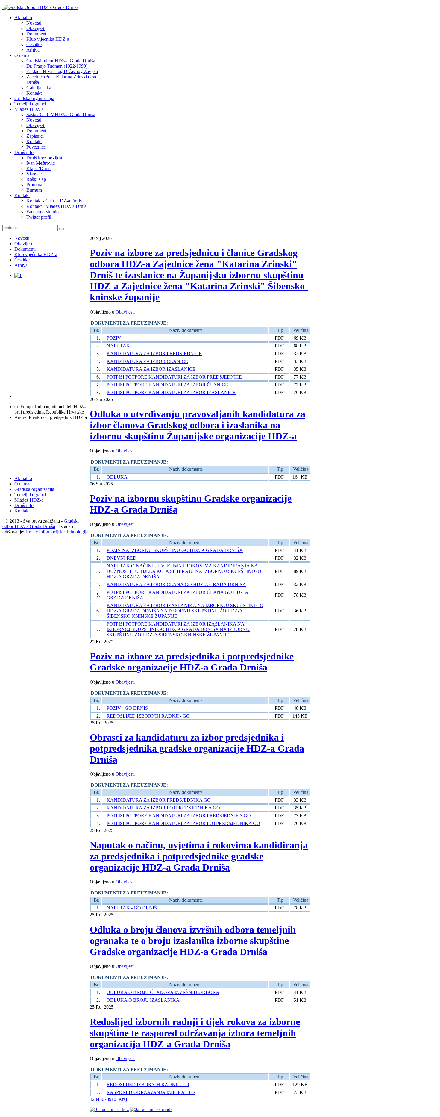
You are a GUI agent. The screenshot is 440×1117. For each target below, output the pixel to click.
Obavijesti (125, 311)
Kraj (123, 1099)
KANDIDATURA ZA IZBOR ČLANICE (147, 361)
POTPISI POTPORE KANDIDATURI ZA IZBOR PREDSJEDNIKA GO (179, 815)
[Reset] (61, 229)
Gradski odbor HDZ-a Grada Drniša (40, 523)
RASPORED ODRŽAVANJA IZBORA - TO (151, 1092)
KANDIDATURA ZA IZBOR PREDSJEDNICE (154, 353)
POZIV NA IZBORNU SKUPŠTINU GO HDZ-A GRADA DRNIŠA (175, 550)
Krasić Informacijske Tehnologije (56, 531)
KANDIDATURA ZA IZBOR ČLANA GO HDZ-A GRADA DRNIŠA (176, 584)
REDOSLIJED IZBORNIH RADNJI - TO (148, 1084)
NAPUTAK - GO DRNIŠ (132, 907)
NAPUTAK (118, 345)
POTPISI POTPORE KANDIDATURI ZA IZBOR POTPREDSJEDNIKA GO (183, 823)
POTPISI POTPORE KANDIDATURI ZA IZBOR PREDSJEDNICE (174, 376)
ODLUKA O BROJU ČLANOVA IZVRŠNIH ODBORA (163, 992)
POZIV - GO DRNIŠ (127, 708)
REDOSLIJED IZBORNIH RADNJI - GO (148, 715)
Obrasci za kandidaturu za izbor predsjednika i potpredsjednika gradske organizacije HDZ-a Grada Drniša (197, 748)
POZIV (114, 337)
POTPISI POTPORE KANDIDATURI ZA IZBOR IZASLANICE (171, 392)
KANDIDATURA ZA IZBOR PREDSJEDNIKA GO (159, 800)
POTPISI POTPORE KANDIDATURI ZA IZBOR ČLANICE (167, 384)
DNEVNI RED (121, 558)
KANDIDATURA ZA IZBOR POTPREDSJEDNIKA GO (163, 807)
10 (113, 1099)
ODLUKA (117, 476)
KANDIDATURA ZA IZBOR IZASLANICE (151, 369)
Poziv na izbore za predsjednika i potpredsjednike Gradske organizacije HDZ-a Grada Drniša (192, 662)
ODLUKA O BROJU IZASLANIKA (143, 1000)
